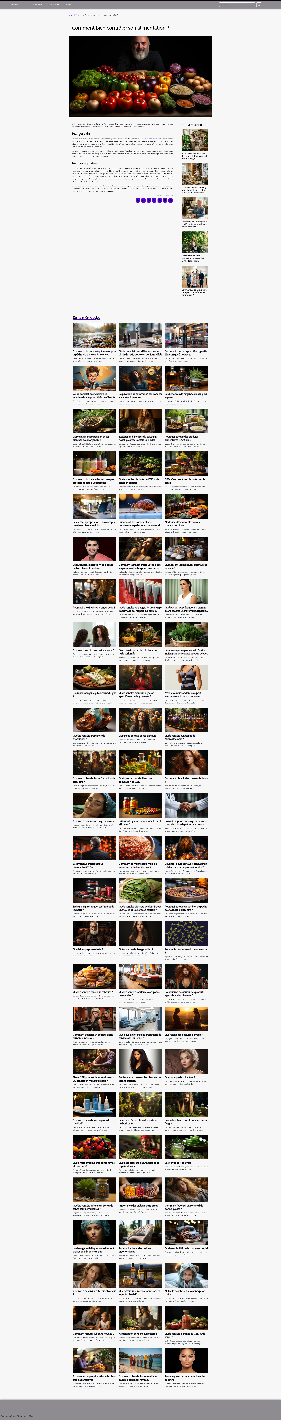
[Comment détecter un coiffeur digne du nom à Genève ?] (94, 1018)
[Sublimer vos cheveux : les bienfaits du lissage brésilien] (140, 1061)
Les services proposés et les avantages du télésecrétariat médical (94, 523)
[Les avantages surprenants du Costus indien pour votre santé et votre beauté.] (186, 634)
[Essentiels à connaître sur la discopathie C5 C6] (94, 847)
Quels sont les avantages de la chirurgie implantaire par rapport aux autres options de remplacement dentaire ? (140, 611)
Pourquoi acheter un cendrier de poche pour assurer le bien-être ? (186, 908)
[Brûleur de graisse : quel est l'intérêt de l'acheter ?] (94, 890)
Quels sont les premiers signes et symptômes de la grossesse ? (136, 694)
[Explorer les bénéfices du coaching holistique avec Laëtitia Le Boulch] (140, 420)
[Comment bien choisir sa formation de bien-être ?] (94, 762)
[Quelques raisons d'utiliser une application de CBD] (140, 762)
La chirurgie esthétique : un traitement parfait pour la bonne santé (93, 1250)
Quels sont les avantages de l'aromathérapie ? (180, 737)
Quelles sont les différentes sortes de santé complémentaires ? (93, 1207)
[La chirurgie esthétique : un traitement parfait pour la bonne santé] (94, 1232)
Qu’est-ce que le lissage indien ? (136, 949)
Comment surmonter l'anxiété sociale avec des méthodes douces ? (193, 258)
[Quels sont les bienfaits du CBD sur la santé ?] (186, 1317)
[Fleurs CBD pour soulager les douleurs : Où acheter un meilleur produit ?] (94, 1061)
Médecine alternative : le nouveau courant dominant (183, 523)
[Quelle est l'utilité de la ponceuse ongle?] (186, 1232)
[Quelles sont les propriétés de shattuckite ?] (94, 719)
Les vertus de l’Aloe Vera (178, 1162)
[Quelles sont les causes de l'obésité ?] (94, 976)
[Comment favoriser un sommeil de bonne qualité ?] (186, 1189)
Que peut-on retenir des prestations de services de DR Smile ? (140, 1036)
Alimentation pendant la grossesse (138, 1333)
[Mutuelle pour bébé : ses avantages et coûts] (186, 1275)
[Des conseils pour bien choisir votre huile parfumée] (140, 634)
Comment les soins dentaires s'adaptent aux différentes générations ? (194, 292)
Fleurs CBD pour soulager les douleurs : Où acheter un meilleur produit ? (94, 1079)
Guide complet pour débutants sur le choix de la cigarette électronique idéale (140, 353)
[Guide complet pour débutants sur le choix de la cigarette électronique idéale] (140, 335)
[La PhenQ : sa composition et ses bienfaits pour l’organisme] (94, 420)
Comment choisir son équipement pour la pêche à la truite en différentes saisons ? (94, 354)
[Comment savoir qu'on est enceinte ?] (94, 634)
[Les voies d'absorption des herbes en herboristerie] (140, 1104)
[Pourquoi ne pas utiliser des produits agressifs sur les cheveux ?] (186, 976)
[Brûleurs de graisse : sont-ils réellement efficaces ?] (140, 805)
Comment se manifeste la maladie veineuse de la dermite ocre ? (138, 865)
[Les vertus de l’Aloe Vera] (186, 1147)
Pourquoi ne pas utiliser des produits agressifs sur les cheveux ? (184, 993)
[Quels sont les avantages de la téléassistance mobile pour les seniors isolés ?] (195, 208)
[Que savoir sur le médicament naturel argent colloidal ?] (140, 1275)
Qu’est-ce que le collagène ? (180, 1077)
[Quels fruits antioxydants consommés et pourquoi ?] (94, 1147)
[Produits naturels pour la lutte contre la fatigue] (186, 1104)
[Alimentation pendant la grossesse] (140, 1317)
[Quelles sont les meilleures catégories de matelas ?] (140, 976)
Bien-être (37, 4)
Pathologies (53, 4)
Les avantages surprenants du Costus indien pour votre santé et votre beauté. (186, 652)
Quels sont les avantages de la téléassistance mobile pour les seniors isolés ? (194, 224)
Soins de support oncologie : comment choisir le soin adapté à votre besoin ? (186, 822)
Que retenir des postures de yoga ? (184, 1034)
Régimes (14, 4)
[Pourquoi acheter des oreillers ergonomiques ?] (140, 1232)
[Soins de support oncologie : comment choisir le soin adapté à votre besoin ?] (186, 805)
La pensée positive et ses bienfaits (137, 735)
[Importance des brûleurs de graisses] (140, 1189)
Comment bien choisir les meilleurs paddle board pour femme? (138, 1378)
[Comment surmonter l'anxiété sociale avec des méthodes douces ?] (195, 242)
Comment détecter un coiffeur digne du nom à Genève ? (93, 1036)
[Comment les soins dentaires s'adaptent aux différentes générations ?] (195, 276)
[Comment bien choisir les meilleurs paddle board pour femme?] (140, 1360)
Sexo (26, 4)
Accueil (72, 15)
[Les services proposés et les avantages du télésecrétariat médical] (94, 506)
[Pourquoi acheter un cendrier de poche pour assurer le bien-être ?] (186, 890)
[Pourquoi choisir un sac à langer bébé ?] (94, 591)
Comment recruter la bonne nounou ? (93, 1333)
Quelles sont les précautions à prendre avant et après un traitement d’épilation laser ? (186, 611)
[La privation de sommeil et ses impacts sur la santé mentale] (140, 378)
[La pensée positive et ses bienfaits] (140, 719)
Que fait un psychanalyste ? (88, 949)
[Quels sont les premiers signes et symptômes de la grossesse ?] (140, 677)
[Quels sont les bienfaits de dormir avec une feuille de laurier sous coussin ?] (140, 890)
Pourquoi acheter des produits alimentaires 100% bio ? (181, 438)
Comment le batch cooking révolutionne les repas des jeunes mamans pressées (194, 190)
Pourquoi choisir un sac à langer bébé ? (94, 607)
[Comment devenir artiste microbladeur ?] (94, 1275)
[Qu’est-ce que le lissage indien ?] (140, 933)
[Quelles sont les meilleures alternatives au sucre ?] (186, 548)
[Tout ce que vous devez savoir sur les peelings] (186, 1360)
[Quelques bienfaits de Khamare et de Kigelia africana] (140, 1147)
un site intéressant (154, 138)
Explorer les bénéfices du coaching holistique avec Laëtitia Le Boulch (138, 438)
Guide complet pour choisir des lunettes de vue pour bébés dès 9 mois (94, 395)
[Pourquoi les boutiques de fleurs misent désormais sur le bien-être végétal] (195, 140)
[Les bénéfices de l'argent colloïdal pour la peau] (186, 378)
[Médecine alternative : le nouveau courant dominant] (186, 506)
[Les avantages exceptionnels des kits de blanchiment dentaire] (94, 548)
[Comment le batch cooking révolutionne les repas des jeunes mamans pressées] (195, 174)
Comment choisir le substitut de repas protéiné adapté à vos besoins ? (93, 481)
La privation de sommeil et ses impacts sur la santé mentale (140, 395)
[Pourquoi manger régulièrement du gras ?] (94, 677)
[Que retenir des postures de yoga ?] (186, 1018)
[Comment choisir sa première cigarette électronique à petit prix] (186, 335)
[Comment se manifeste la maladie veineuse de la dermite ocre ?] (140, 847)
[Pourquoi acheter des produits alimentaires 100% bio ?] (186, 420)
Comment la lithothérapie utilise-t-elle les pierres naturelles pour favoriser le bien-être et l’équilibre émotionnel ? (140, 568)
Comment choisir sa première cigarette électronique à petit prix (186, 353)
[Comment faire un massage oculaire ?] (94, 805)
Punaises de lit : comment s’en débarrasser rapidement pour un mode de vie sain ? (140, 525)
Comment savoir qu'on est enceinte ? (93, 650)
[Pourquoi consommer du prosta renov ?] (186, 933)
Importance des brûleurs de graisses (138, 1205)
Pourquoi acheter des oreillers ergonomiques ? (135, 1250)
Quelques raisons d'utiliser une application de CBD (135, 780)
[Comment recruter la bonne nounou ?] (94, 1317)
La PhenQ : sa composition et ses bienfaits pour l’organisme (91, 438)
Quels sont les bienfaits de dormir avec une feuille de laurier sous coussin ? (140, 908)
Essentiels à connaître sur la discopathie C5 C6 (88, 865)
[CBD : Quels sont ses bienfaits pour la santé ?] (186, 463)
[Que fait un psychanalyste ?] (94, 933)
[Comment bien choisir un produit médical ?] (94, 1104)
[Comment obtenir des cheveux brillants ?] (186, 762)
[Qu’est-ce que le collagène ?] (186, 1061)
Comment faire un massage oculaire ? (93, 821)
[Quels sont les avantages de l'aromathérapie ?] (186, 719)
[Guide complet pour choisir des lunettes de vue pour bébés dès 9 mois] (94, 378)
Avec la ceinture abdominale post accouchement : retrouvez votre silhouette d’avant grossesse (183, 696)
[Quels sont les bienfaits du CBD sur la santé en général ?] (140, 463)
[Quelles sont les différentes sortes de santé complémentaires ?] (94, 1189)
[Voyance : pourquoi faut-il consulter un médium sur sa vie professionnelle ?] (186, 847)
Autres (67, 4)
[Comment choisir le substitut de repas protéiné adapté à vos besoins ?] (94, 463)
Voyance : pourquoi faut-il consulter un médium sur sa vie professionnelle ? (186, 865)
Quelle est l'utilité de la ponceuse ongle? (186, 1248)
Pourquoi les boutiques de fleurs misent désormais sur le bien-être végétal (195, 156)
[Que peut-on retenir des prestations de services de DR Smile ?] (140, 1018)
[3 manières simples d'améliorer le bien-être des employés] (94, 1360)
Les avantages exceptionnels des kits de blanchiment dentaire (93, 566)
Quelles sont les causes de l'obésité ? (93, 992)
